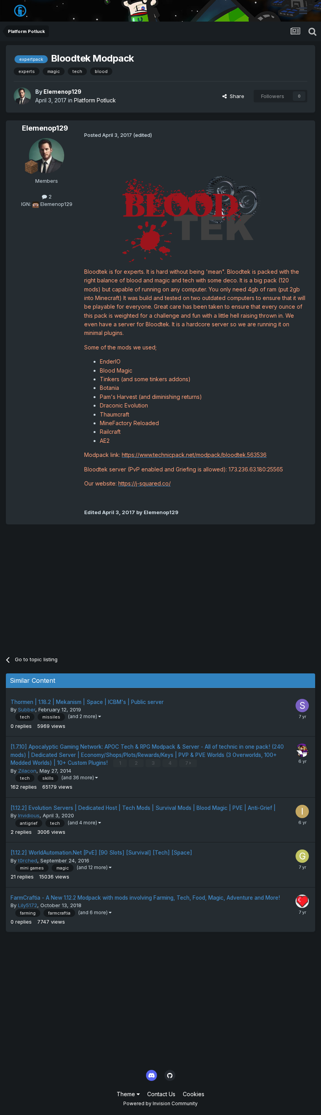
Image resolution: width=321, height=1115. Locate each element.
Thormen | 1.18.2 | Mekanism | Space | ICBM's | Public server (87, 702)
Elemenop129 (62, 91)
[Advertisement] (97, 587)
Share (235, 96)
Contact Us (161, 1094)
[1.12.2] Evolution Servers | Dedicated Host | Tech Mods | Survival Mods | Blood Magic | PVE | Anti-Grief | (143, 808)
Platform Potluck (95, 100)
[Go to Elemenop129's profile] (22, 96)
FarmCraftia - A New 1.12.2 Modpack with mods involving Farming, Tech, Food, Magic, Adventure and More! (145, 898)
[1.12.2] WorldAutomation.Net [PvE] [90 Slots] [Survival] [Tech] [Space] (101, 852)
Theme (127, 1094)
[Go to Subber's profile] (302, 705)
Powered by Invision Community (160, 1103)
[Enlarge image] (195, 218)
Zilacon (27, 771)
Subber (26, 709)
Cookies (193, 1094)
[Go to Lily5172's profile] (302, 901)
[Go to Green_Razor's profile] (302, 856)
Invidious (29, 815)
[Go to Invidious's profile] (302, 811)
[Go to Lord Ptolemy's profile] (302, 750)
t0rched (27, 860)
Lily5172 (27, 905)
